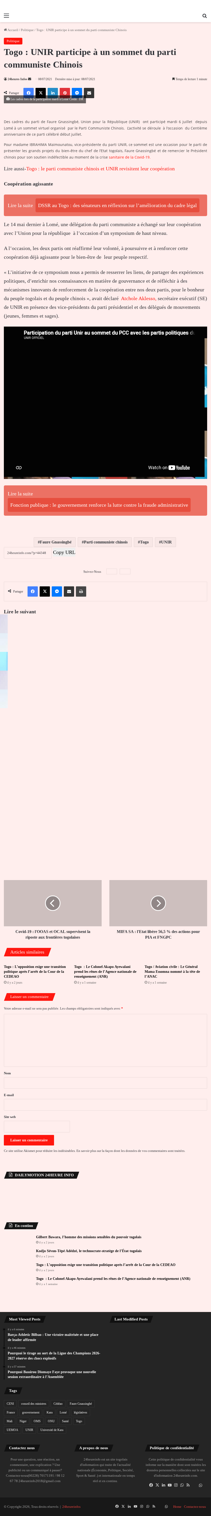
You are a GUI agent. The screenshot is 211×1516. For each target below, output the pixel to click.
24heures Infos (17, 79)
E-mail (9, 1096)
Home (177, 1507)
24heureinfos (71, 1507)
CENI (10, 1404)
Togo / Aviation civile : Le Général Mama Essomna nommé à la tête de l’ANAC (172, 972)
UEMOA (12, 1430)
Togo (144, 542)
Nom (7, 1074)
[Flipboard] (125, 572)
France (11, 1413)
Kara (49, 1413)
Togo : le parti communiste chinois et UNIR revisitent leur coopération (100, 168)
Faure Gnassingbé (56, 542)
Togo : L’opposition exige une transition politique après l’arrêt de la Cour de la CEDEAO (35, 972)
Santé (65, 1421)
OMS (37, 1421)
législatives (80, 1413)
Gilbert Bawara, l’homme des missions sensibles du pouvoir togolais (88, 1238)
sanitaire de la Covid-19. (129, 157)
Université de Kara (51, 1430)
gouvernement (30, 1413)
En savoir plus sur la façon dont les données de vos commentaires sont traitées (130, 1151)
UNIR (166, 542)
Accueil (12, 30)
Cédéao (58, 1404)
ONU (51, 1421)
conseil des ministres (33, 1404)
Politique (27, 30)
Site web (10, 1118)
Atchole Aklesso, (138, 298)
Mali (9, 1421)
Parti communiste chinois (106, 542)
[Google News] (111, 572)
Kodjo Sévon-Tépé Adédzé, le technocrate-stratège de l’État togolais (89, 1252)
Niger (23, 1421)
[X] (157, 1486)
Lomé (63, 1413)
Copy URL (64, 553)
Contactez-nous (195, 1507)
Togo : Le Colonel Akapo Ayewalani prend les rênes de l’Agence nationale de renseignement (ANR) (105, 972)
